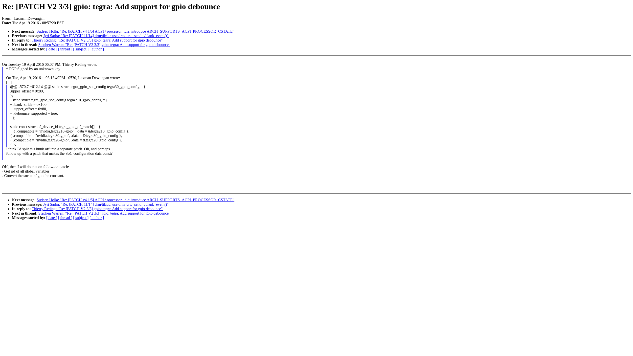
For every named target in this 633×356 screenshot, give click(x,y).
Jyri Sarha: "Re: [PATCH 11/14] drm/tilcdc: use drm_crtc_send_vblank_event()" (106, 36)
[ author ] (97, 49)
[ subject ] (81, 49)
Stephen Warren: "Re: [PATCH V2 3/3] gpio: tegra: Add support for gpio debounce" (104, 45)
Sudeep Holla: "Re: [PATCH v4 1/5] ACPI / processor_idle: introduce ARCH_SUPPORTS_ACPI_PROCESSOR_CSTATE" (135, 31)
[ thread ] (65, 49)
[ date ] (51, 49)
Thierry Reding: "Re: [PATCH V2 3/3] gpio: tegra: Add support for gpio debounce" (97, 40)
